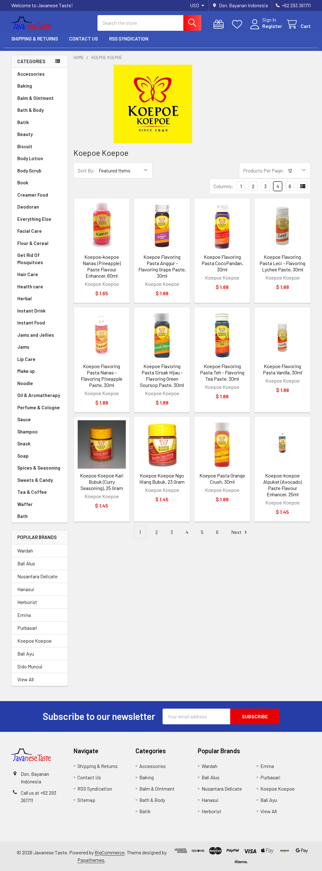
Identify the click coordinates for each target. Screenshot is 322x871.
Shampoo (27, 431)
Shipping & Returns (34, 38)
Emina (24, 615)
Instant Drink (31, 310)
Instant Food (31, 322)
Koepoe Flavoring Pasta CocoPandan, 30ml (222, 263)
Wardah (25, 550)
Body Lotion (30, 158)
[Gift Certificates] (220, 24)
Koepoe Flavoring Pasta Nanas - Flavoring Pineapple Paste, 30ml (101, 375)
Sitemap (86, 800)
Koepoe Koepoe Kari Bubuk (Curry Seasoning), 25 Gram (102, 481)
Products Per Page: (263, 170)
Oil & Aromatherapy (38, 395)
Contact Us (83, 38)
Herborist (27, 602)
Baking (24, 86)
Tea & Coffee (32, 492)
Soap (23, 456)
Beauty (25, 134)
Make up (26, 371)
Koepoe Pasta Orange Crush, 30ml (222, 478)
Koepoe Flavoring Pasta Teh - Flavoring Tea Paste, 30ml (222, 372)
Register (272, 26)
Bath (22, 516)
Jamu (23, 347)
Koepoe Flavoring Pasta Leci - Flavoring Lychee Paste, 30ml (282, 263)
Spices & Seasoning (38, 468)
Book (22, 182)
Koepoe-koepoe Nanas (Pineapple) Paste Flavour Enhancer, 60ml (102, 266)
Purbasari (27, 628)
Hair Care (27, 274)
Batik (23, 122)
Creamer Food (32, 195)
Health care (30, 286)
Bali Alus (26, 563)
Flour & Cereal (32, 243)
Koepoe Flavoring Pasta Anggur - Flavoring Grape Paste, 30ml (162, 266)
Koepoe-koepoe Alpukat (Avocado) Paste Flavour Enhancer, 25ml (282, 484)
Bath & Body (30, 110)
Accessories (31, 74)
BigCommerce (110, 852)
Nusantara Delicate (37, 576)
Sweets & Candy (35, 480)
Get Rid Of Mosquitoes (30, 258)
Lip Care (26, 359)
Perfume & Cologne (38, 407)
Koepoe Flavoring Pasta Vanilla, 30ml (282, 369)
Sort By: (86, 170)
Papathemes (90, 860)
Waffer (25, 504)
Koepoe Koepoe (34, 641)
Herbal (24, 298)
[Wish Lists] (238, 24)
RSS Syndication (128, 38)
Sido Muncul (29, 666)
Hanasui (25, 589)
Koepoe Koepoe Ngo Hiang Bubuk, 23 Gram (162, 478)
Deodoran (28, 207)
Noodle (25, 383)
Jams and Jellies (35, 335)
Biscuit (24, 146)
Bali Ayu (25, 653)
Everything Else (34, 219)
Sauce (24, 419)
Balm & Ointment (35, 98)
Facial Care (29, 231)
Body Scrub (29, 170)
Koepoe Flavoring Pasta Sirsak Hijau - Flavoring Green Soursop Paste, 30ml (162, 375)
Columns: (224, 186)
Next (236, 532)
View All (25, 679)
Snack (24, 443)
